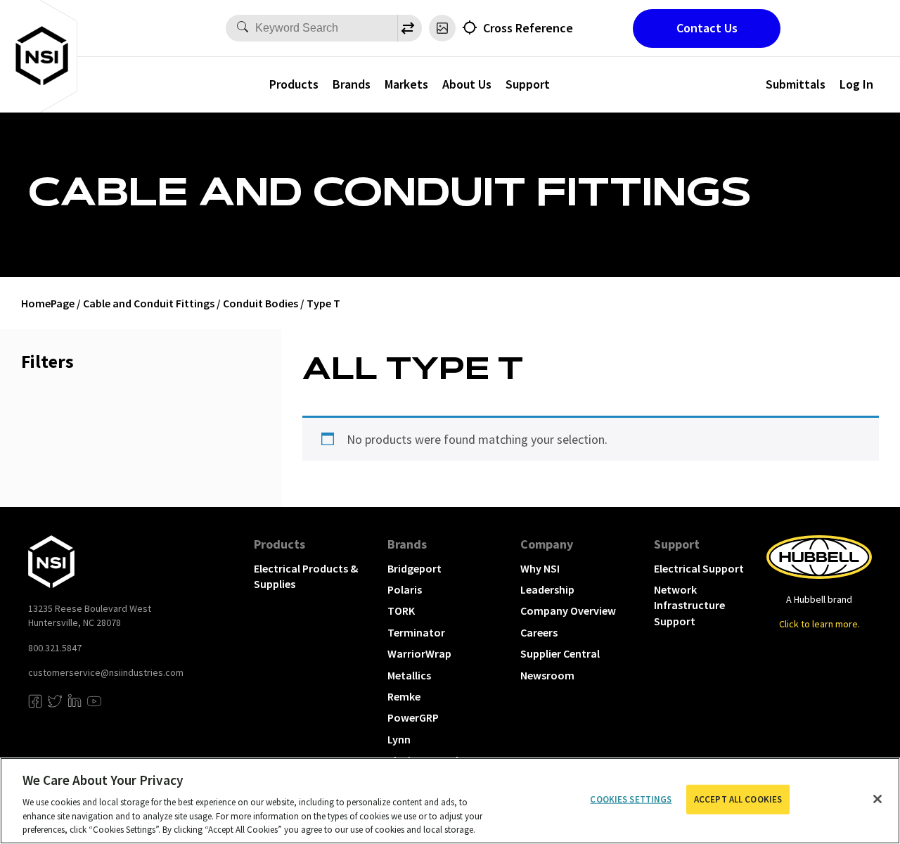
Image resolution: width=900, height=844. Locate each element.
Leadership (547, 589)
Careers (539, 632)
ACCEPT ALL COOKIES (738, 799)
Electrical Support (699, 568)
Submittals (795, 84)
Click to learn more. (819, 624)
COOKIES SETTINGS (630, 799)
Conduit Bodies (260, 303)
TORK (401, 610)
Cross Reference (528, 28)
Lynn (399, 739)
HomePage (48, 303)
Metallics (409, 675)
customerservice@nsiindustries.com (106, 672)
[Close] (877, 799)
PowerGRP (413, 717)
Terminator (416, 632)
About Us (466, 84)
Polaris (404, 589)
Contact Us (707, 28)
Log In (856, 84)
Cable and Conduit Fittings (148, 303)
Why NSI (540, 568)
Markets (406, 84)
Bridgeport (414, 568)
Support (528, 84)
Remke (403, 696)
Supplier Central (560, 653)
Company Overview (568, 610)
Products (294, 84)
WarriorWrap (419, 653)
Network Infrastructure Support (689, 605)
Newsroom (547, 675)
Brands (352, 84)
